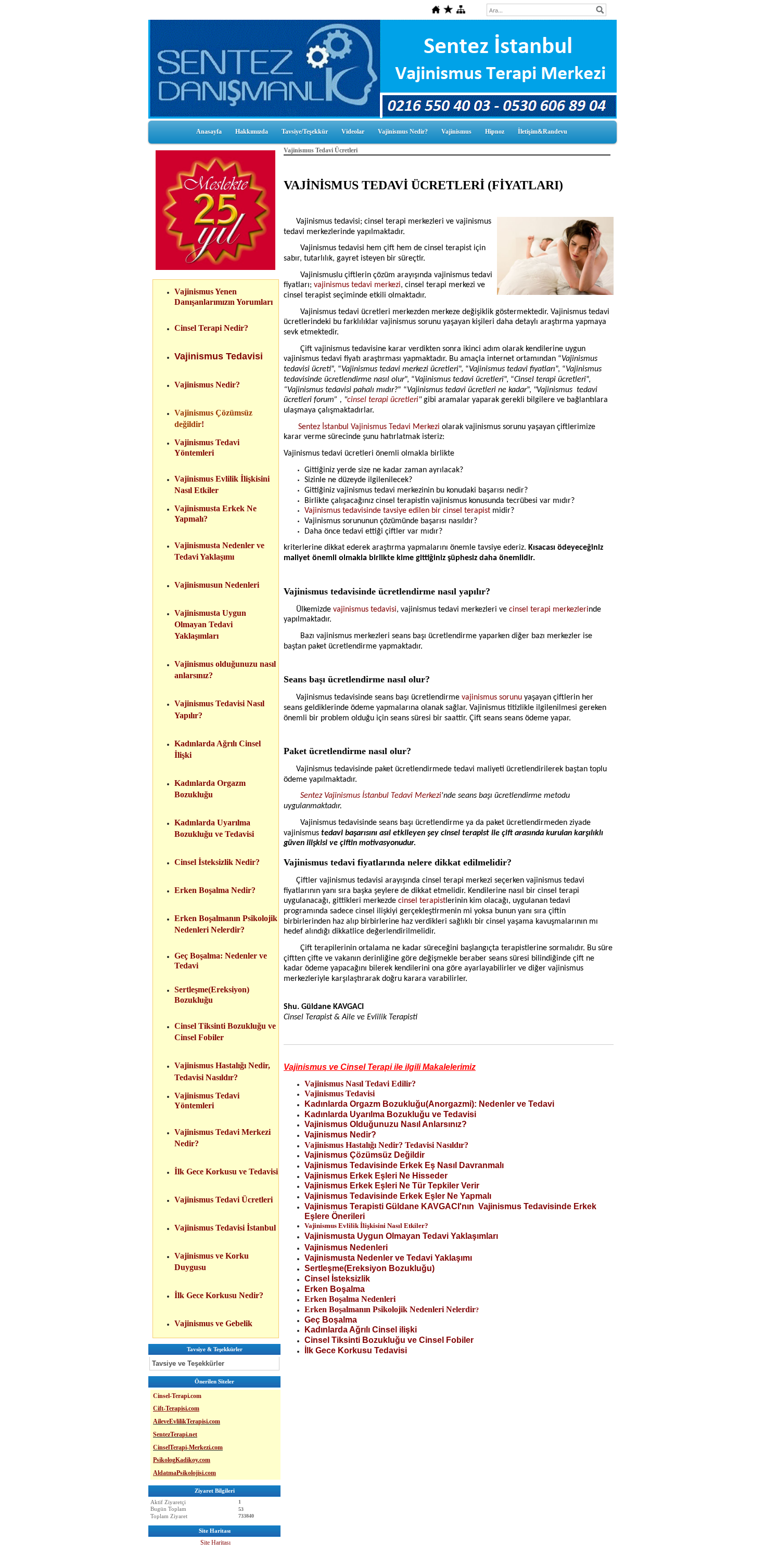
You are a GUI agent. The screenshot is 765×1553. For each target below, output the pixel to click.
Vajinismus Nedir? (403, 131)
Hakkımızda (251, 131)
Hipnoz (494, 131)
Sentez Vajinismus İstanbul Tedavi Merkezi (369, 796)
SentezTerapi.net (175, 1434)
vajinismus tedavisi (365, 609)
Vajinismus (456, 131)
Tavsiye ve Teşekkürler (188, 1363)
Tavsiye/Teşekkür (305, 131)
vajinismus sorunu (492, 697)
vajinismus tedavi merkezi (357, 285)
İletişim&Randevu (542, 131)
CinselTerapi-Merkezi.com (188, 1447)
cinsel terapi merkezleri (549, 609)
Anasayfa (209, 131)
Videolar (352, 131)
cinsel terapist (421, 901)
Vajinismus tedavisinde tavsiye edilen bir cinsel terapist (397, 511)
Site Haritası (215, 1542)
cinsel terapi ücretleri (382, 400)
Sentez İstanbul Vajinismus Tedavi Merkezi (369, 427)
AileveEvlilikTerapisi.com (186, 1421)
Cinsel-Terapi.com (177, 1396)
